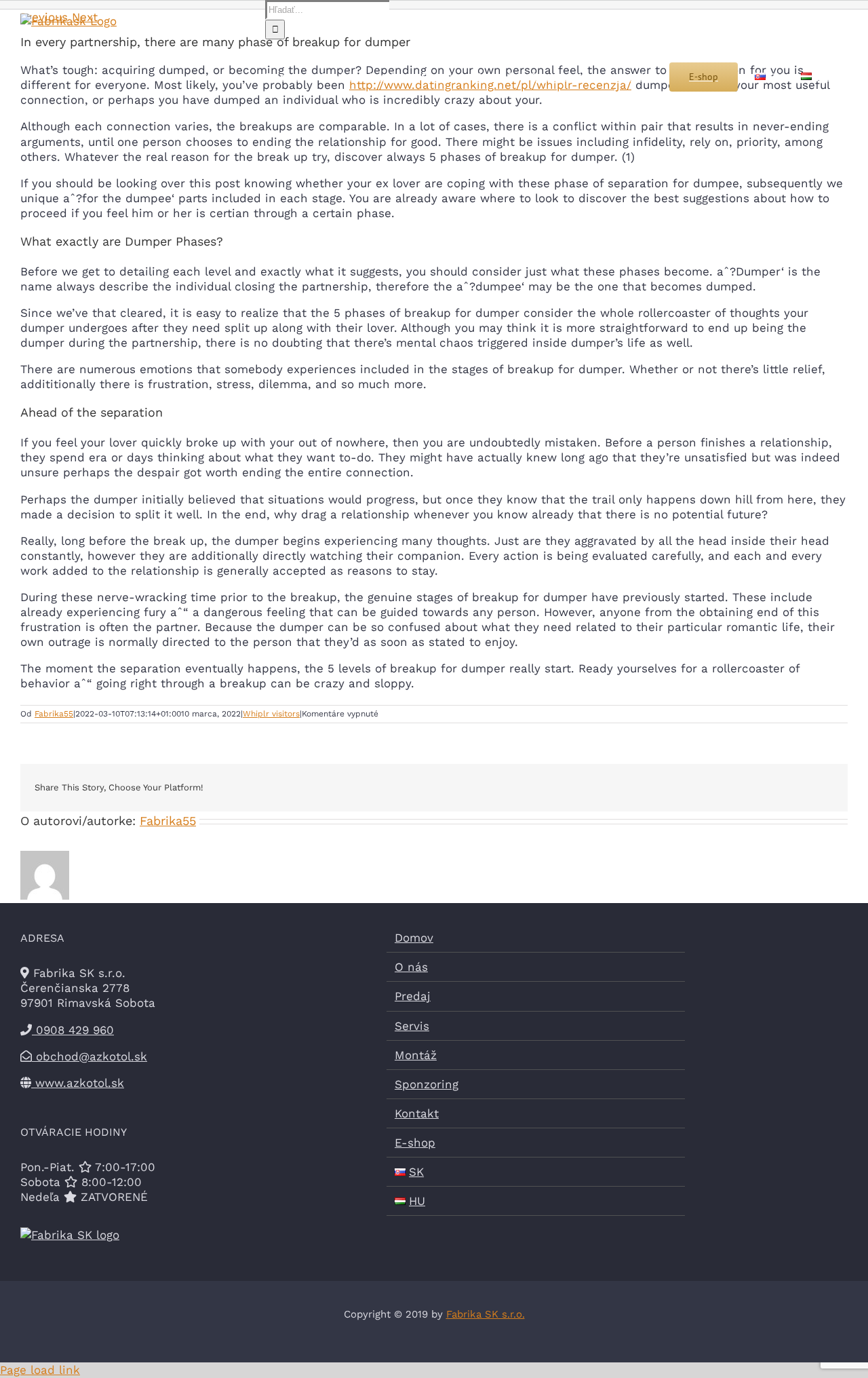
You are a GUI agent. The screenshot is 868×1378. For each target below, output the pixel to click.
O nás (411, 967)
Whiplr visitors (271, 714)
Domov (414, 937)
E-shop (415, 1142)
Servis (412, 1026)
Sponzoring (426, 1084)
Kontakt (417, 1113)
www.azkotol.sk (77, 1083)
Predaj (413, 996)
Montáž (416, 1055)
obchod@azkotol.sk (89, 1056)
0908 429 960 (73, 1030)
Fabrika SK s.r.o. (485, 1314)
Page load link (40, 1370)
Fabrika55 (54, 714)
